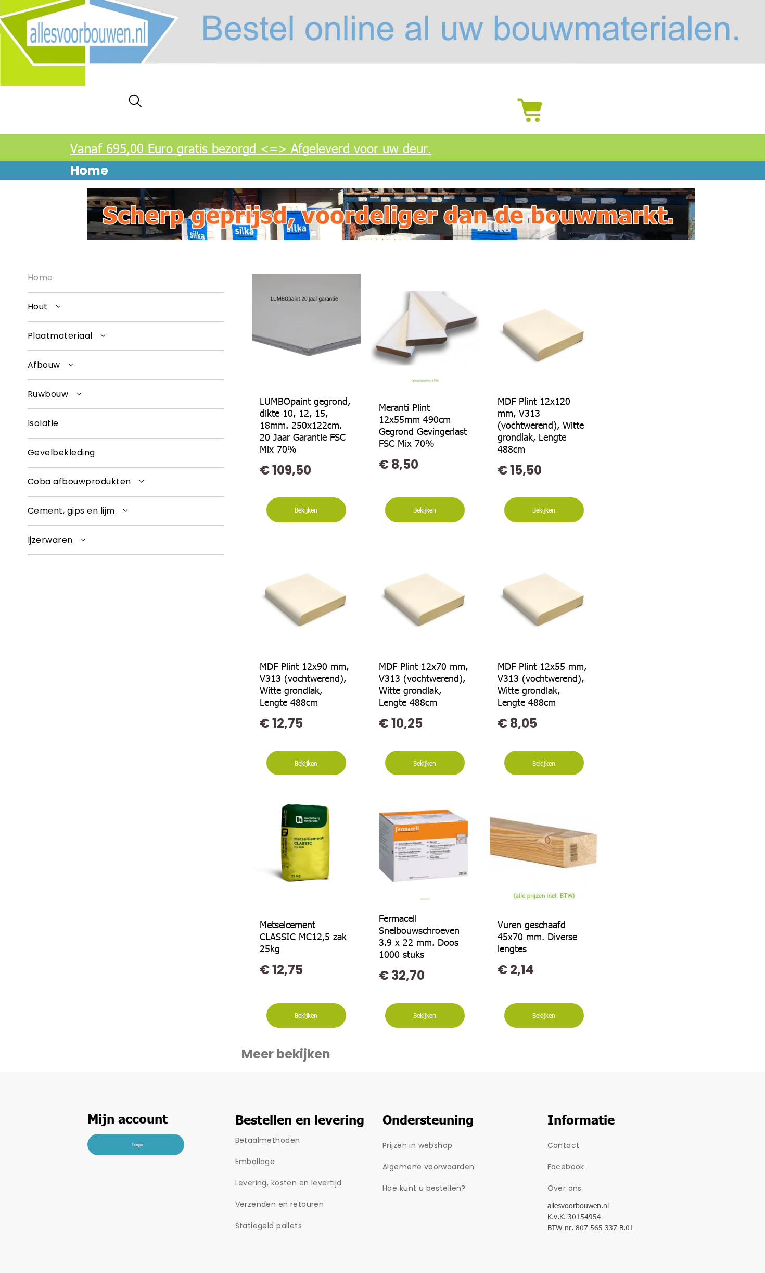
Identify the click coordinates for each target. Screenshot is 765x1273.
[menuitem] (126, 278)
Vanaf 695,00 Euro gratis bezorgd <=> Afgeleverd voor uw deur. (250, 148)
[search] (135, 103)
